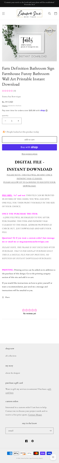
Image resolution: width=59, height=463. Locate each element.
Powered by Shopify (37, 458)
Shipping (4, 105)
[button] (3, 14)
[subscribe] (50, 431)
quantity (5, 115)
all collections (10, 355)
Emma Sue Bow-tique (26, 458)
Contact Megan (35, 414)
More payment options (29, 154)
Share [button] (7, 297)
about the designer (12, 373)
